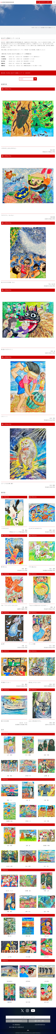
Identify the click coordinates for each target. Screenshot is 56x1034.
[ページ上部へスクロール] (28, 1030)
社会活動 (42, 27)
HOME (33, 27)
